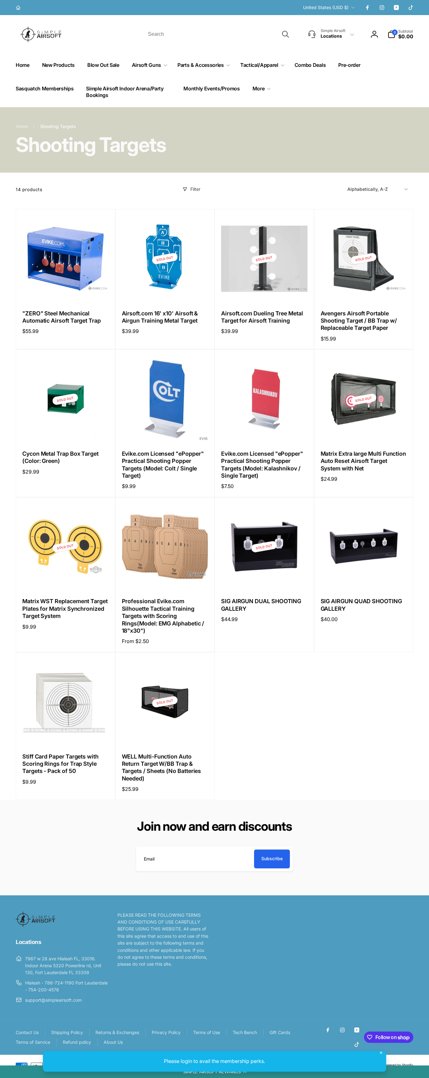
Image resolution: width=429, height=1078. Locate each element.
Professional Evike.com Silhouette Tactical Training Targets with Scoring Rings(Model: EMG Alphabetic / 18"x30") (163, 616)
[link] (19, 7)
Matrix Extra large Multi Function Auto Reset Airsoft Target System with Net (363, 461)
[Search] (285, 34)
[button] (214, 1071)
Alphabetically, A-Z (367, 189)
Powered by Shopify (398, 1065)
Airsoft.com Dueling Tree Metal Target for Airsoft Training (262, 317)
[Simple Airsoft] (35, 925)
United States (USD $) (326, 7)
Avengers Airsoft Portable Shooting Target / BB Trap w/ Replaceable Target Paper (359, 320)
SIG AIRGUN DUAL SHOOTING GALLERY (261, 605)
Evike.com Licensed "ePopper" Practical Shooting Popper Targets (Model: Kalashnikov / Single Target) (262, 464)
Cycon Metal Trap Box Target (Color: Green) (60, 457)
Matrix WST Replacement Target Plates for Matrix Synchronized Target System (65, 608)
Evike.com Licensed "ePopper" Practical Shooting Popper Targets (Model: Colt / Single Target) (163, 464)
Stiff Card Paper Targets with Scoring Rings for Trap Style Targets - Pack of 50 (60, 764)
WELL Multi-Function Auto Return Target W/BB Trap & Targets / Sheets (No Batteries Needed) (161, 767)
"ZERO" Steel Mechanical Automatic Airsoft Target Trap (61, 317)
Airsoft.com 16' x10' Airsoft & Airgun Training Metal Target (160, 317)
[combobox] (217, 34)
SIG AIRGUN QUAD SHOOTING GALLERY (361, 605)
